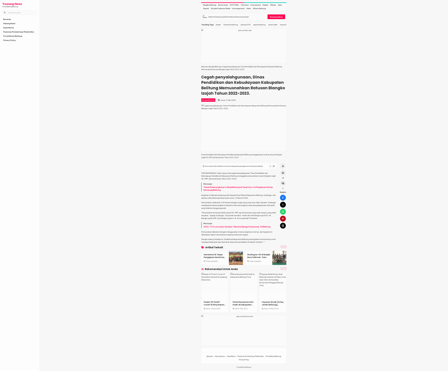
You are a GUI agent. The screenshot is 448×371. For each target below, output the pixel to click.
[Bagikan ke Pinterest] (283, 219)
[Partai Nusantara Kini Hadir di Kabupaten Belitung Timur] (243, 285)
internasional (255, 5)
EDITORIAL (234, 5)
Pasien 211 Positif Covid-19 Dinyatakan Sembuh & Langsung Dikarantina (214, 306)
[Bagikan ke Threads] (283, 226)
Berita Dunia (223, 5)
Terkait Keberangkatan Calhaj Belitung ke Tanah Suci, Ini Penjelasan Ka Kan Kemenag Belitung (238, 188)
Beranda (7, 19)
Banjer (218, 25)
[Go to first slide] (285, 246)
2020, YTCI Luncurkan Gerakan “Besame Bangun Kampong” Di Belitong (236, 226)
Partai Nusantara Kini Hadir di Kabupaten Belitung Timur (243, 305)
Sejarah (206, 8)
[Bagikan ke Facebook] (283, 198)
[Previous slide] (282, 246)
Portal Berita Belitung (12, 36)
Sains (280, 5)
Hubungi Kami (9, 23)
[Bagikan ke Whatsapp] (283, 212)
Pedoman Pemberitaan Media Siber (18, 32)
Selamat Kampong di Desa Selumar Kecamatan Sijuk (228, 17)
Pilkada (273, 5)
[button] (4, 12)
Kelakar (265, 5)
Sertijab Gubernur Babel (220, 8)
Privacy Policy (9, 40)
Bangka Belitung (209, 5)
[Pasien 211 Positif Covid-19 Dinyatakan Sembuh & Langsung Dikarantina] (214, 285)
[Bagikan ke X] (283, 205)
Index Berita (8, 27)
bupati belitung (286, 25)
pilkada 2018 (246, 25)
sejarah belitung (259, 25)
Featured (244, 5)
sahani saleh (272, 25)
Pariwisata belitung (231, 25)
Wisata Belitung (259, 8)
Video (248, 8)
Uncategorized (238, 8)
